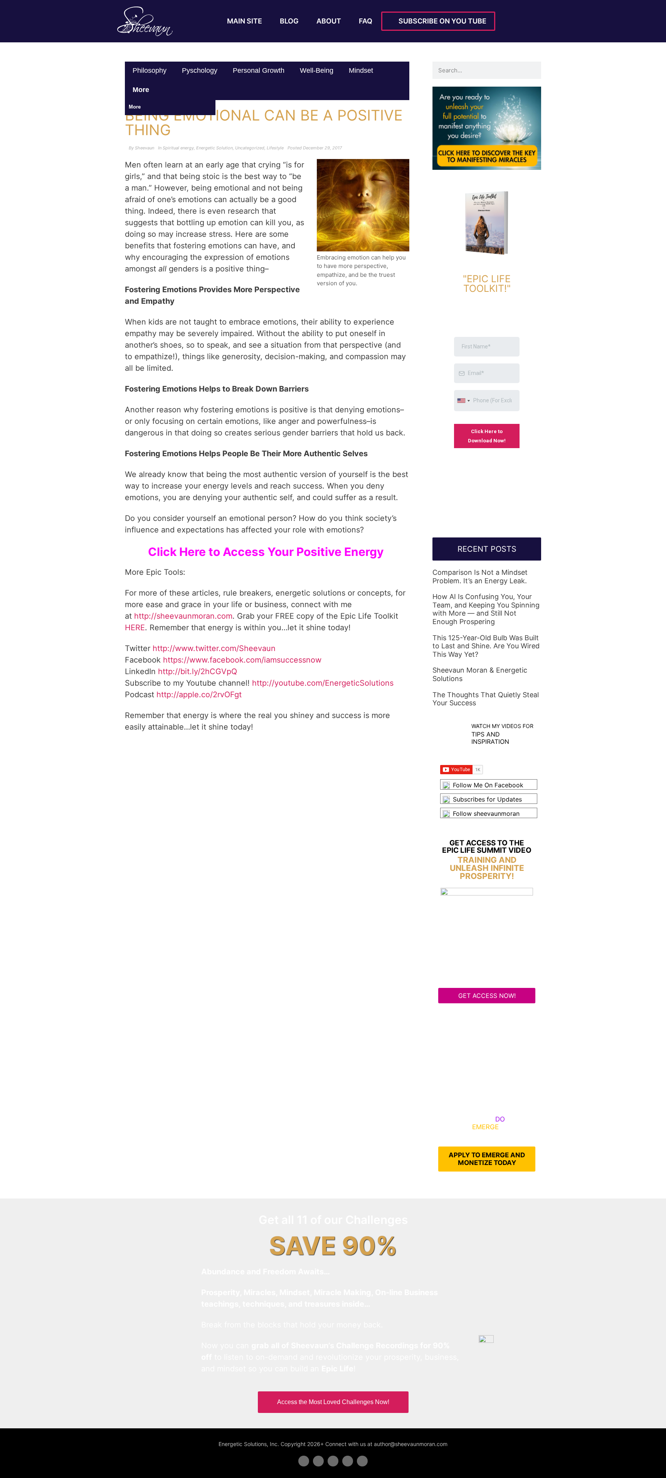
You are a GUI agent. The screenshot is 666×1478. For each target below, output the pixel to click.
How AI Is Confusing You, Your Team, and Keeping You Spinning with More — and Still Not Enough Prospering (486, 609)
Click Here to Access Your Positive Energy (267, 552)
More (142, 90)
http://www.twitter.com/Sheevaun (214, 648)
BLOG (289, 21)
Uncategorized (249, 148)
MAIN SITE (244, 21)
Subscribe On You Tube (440, 21)
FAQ (365, 21)
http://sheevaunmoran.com (183, 616)
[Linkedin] (333, 1461)
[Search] (532, 70)
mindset (361, 70)
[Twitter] (318, 1461)
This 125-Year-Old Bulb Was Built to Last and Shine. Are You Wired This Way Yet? (486, 646)
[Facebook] (303, 1461)
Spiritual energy (178, 148)
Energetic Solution (214, 148)
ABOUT (328, 21)
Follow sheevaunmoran (486, 813)
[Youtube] (347, 1461)
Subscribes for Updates (487, 799)
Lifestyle (275, 148)
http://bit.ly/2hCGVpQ (197, 671)
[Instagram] (362, 1461)
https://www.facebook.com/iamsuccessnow (242, 660)
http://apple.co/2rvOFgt (199, 694)
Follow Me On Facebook (488, 785)
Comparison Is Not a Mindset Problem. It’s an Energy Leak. (480, 576)
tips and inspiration (490, 737)
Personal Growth (258, 70)
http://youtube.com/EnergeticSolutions (323, 683)
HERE (135, 627)
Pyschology (199, 70)
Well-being (316, 70)
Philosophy (149, 70)
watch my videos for (502, 726)
